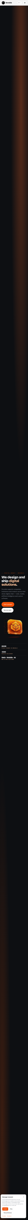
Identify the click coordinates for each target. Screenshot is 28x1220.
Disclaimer (9, 1216)
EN (19, 2)
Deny (11, 1209)
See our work (7, 610)
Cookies (4, 1216)
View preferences (8, 1212)
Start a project (8, 604)
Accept (5, 1209)
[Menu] (24, 2)
